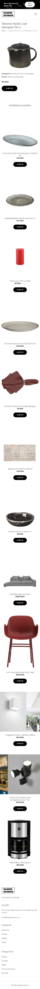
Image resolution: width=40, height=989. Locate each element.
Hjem (4, 31)
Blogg (4, 957)
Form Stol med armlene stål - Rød (20, 672)
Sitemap (5, 973)
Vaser (4, 942)
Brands (14, 74)
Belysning (5, 930)
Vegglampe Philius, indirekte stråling (20, 735)
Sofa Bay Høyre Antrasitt (20, 594)
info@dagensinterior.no (11, 917)
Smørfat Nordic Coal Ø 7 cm (20, 531)
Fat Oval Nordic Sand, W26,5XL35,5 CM (20, 344)
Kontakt (5, 961)
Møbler (4, 938)
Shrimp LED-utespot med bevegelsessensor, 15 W (20, 798)
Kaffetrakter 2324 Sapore (20, 862)
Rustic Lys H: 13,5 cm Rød (20, 281)
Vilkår (4, 965)
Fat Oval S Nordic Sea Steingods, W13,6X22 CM (20, 154)
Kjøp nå (9, 88)
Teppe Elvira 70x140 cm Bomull (20, 469)
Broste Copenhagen (26, 74)
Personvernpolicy (8, 969)
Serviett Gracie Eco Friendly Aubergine (20, 406)
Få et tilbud (30, 4)
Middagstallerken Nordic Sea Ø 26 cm (20, 218)
